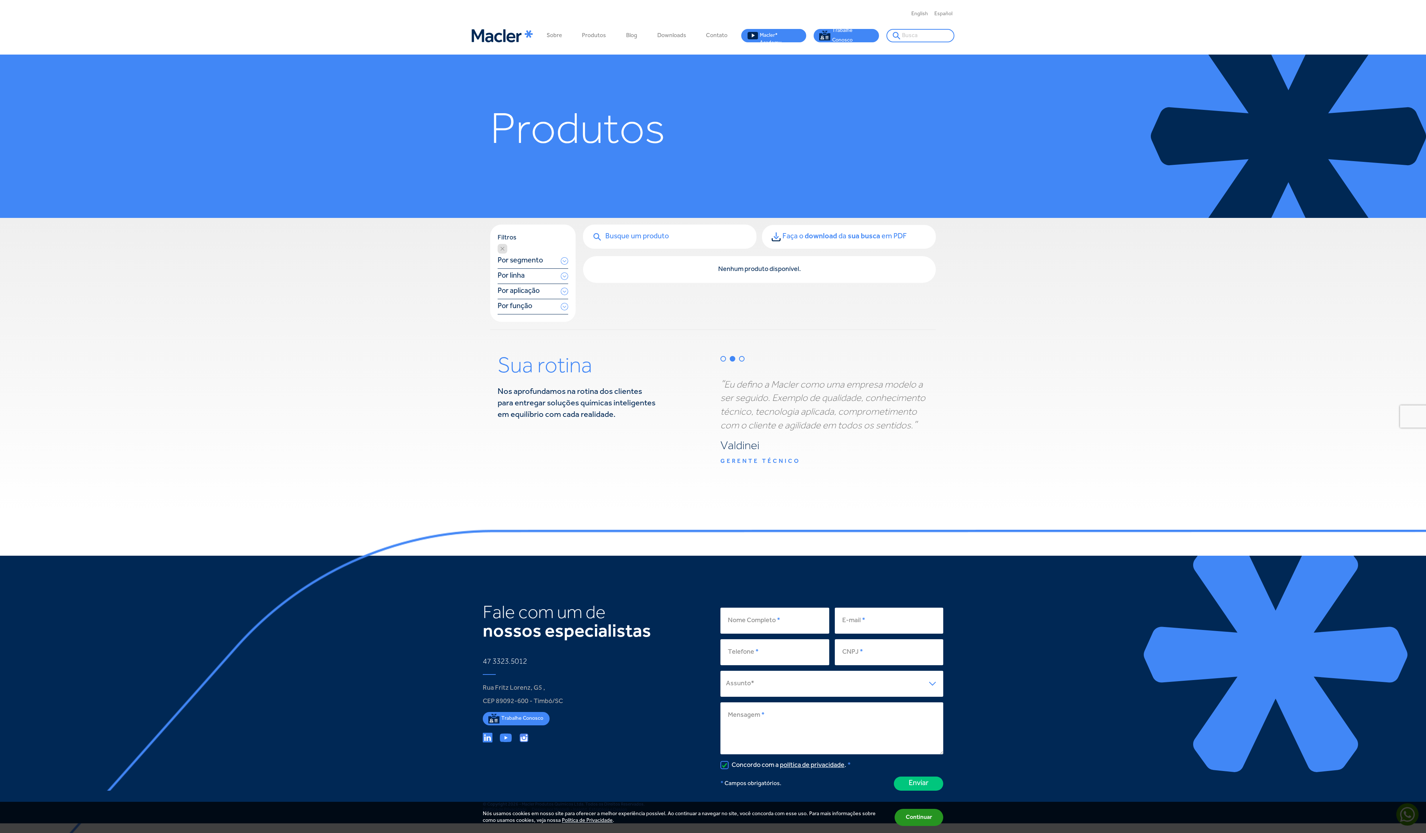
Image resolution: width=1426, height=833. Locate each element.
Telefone (741, 652)
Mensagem (744, 715)
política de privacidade (812, 765)
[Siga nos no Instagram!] (524, 737)
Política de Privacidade (587, 821)
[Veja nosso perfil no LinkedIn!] (487, 737)
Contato (716, 35)
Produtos (594, 35)
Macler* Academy (770, 37)
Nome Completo (752, 621)
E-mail (851, 621)
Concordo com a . (788, 765)
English (919, 14)
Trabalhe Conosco (842, 35)
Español (943, 14)
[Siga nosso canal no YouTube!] (506, 737)
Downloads (671, 35)
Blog (631, 35)
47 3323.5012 (505, 662)
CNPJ (850, 652)
